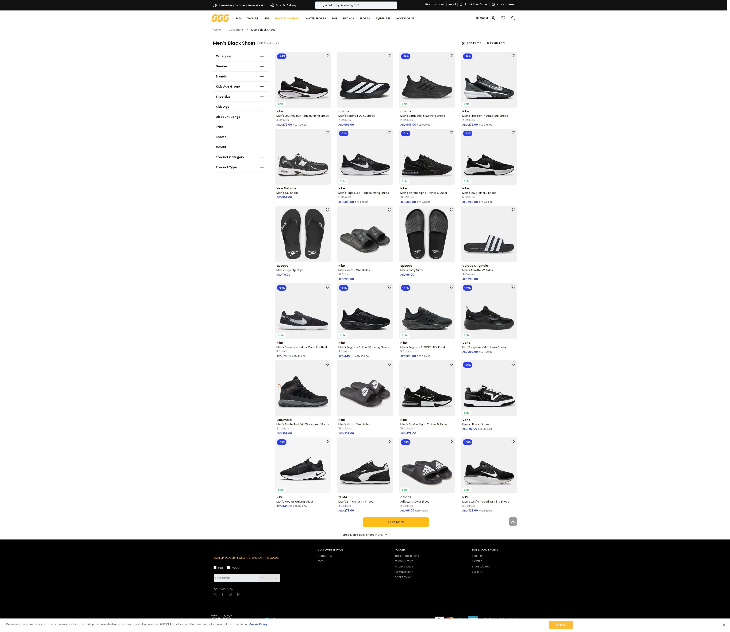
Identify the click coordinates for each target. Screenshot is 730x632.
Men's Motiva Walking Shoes (294, 502)
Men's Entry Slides (412, 270)
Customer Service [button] (330, 549)
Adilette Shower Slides (414, 502)
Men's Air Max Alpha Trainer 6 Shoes (424, 193)
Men (220, 567)
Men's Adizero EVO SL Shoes (356, 116)
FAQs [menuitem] (321, 561)
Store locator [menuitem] (481, 566)
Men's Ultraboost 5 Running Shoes (422, 116)
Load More (396, 522)
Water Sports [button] (315, 18)
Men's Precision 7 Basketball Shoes (485, 116)
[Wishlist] (503, 18)
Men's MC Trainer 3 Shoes (479, 193)
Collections (236, 29)
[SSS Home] (220, 18)
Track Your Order (475, 4)
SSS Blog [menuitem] (477, 572)
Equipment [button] (382, 18)
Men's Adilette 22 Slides (477, 270)
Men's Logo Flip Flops (289, 270)
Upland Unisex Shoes (475, 424)
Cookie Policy (258, 624)
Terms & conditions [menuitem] (407, 556)
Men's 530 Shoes (287, 193)
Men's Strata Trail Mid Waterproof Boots (302, 424)
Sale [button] (334, 18)
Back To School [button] (287, 18)
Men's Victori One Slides (354, 270)
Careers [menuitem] (477, 561)
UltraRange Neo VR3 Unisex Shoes (484, 347)
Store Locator (505, 4)
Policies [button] (400, 549)
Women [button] (252, 18)
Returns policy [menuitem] (404, 566)
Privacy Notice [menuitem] (404, 561)
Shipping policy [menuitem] (404, 572)
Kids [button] (266, 18)
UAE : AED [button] (437, 4)
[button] (471, 43)
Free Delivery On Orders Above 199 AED (241, 5)
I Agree (561, 625)
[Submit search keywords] (319, 5)
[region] (365, 625)
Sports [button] (364, 18)
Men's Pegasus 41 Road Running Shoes (363, 193)
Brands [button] (348, 18)
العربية (452, 4)
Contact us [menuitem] (325, 556)
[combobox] (356, 5)
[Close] (724, 624)
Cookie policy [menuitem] (403, 577)
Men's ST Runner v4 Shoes (355, 502)
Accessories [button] (405, 18)
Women (236, 567)
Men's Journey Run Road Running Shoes (302, 116)
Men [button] (239, 18)
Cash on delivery (286, 5)
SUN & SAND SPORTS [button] (485, 549)
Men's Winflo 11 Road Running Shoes (485, 502)
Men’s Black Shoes (263, 29)
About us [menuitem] (477, 556)
